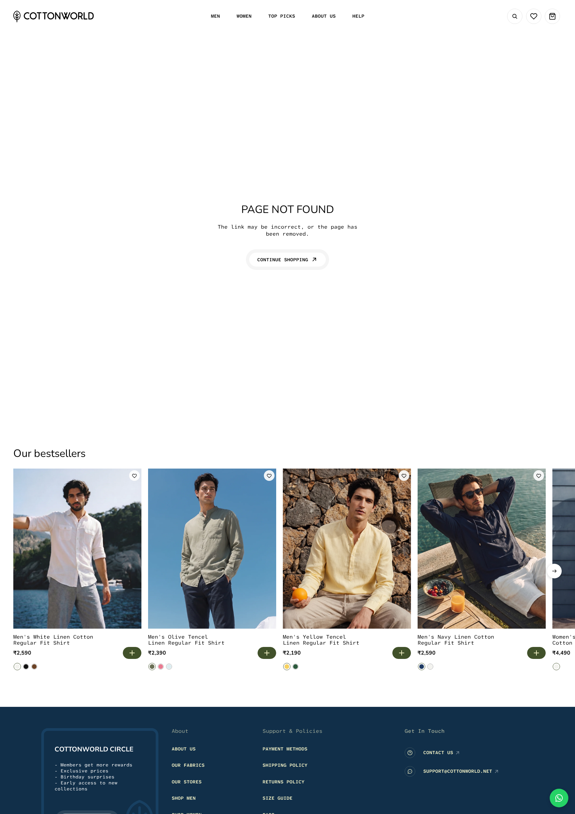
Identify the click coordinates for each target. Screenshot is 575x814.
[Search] (514, 16)
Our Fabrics (188, 765)
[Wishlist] (533, 16)
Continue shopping (282, 260)
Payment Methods (285, 748)
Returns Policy (283, 781)
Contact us (438, 752)
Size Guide (277, 798)
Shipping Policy (285, 765)
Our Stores (187, 781)
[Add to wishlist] (134, 475)
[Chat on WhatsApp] (559, 798)
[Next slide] (554, 571)
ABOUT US (184, 748)
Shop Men (184, 798)
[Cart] (552, 16)
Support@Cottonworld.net (457, 771)
